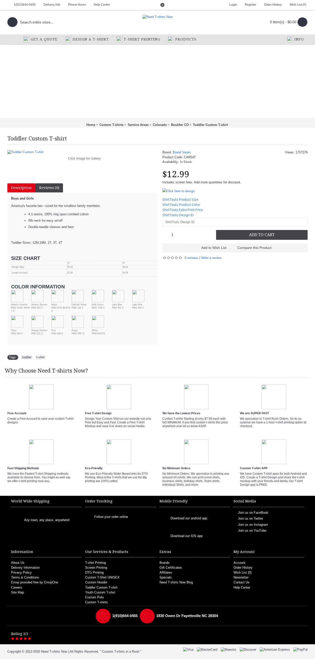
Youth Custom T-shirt (100, 592)
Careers (16, 587)
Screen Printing (96, 567)
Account (239, 563)
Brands (164, 563)
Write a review (211, 258)
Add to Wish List (213, 248)
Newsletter (241, 577)
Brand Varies (182, 152)
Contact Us (242, 582)
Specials (165, 577)
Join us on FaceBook (253, 512)
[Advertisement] (157, 81)
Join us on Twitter (250, 518)
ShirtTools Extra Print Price (182, 210)
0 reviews (191, 258)
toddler (27, 357)
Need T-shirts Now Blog (176, 582)
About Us (17, 563)
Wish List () (243, 572)
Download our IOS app (187, 536)
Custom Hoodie (96, 582)
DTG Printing (94, 572)
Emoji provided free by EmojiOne (34, 582)
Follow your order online (111, 517)
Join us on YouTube (252, 530)
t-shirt (40, 357)
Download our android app (189, 518)
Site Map (17, 592)
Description (21, 188)
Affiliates (165, 572)
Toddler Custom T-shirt (101, 587)
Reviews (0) (49, 188)
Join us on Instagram (253, 524)
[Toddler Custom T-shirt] (82, 152)
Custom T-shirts (96, 602)
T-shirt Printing (95, 563)
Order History (243, 567)
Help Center (242, 587)
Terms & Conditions (25, 577)
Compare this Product (254, 248)
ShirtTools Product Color (181, 205)
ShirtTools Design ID (178, 215)
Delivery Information (25, 567)
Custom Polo (94, 597)
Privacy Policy (21, 572)
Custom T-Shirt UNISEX (102, 577)
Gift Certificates (170, 567)
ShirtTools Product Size (180, 200)
